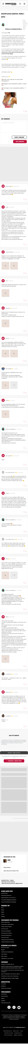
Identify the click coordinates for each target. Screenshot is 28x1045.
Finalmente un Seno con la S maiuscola (9, 976)
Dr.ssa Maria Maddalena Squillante (8, 899)
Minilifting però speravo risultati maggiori (10, 978)
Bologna (3, 916)
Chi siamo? (3, 983)
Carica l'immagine (19, 137)
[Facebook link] (14, 1008)
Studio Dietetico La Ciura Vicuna (8, 897)
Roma (2, 907)
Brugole (3, 949)
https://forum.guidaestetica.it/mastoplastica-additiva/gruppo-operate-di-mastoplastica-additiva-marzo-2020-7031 (14, 440)
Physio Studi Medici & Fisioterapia (8, 902)
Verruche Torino (4, 928)
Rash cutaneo (4, 956)
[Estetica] (11, 4)
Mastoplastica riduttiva (11, 870)
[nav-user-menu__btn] (24, 4)
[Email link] (19, 1007)
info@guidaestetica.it (20, 1027)
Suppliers (3, 1000)
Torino (2, 914)
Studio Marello (4, 893)
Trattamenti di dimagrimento (7, 951)
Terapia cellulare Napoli (6, 926)
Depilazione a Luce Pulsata (7, 958)
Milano (2, 909)
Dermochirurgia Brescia (6, 935)
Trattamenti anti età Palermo (7, 939)
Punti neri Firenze (5, 937)
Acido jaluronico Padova (6, 933)
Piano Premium (4, 996)
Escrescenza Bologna (6, 931)
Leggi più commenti (14, 735)
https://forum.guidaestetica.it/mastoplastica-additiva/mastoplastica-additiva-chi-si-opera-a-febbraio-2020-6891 (13, 601)
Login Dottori (4, 994)
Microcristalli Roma (5, 922)
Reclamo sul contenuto (6, 988)
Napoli (2, 912)
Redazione (3, 986)
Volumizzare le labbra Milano (7, 924)
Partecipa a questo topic (15, 761)
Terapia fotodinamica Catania (7, 941)
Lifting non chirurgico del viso (7, 964)
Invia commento (20, 141)
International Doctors (5, 1002)
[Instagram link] (9, 1008)
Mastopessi (7, 867)
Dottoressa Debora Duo (6, 895)
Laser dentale (4, 954)
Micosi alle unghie (5, 947)
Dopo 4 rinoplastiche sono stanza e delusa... (10, 973)
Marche (3, 998)
